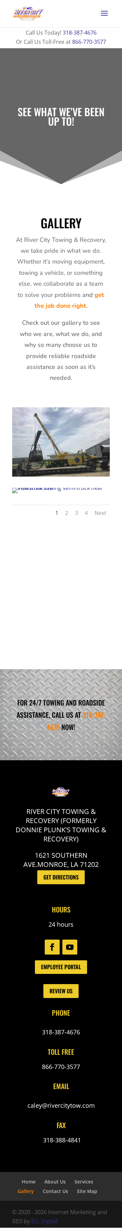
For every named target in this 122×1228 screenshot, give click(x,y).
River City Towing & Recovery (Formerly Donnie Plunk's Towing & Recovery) (61, 825)
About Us (55, 1181)
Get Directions (61, 877)
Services (84, 1181)
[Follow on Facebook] (52, 947)
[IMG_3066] (61, 488)
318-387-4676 (80, 32)
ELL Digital (44, 1221)
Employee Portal (61, 967)
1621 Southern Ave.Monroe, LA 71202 (61, 860)
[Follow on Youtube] (69, 947)
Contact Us (55, 1191)
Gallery (26, 1191)
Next (100, 513)
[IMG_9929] (61, 474)
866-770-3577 (89, 42)
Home (29, 1181)
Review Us (61, 991)
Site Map (87, 1191)
